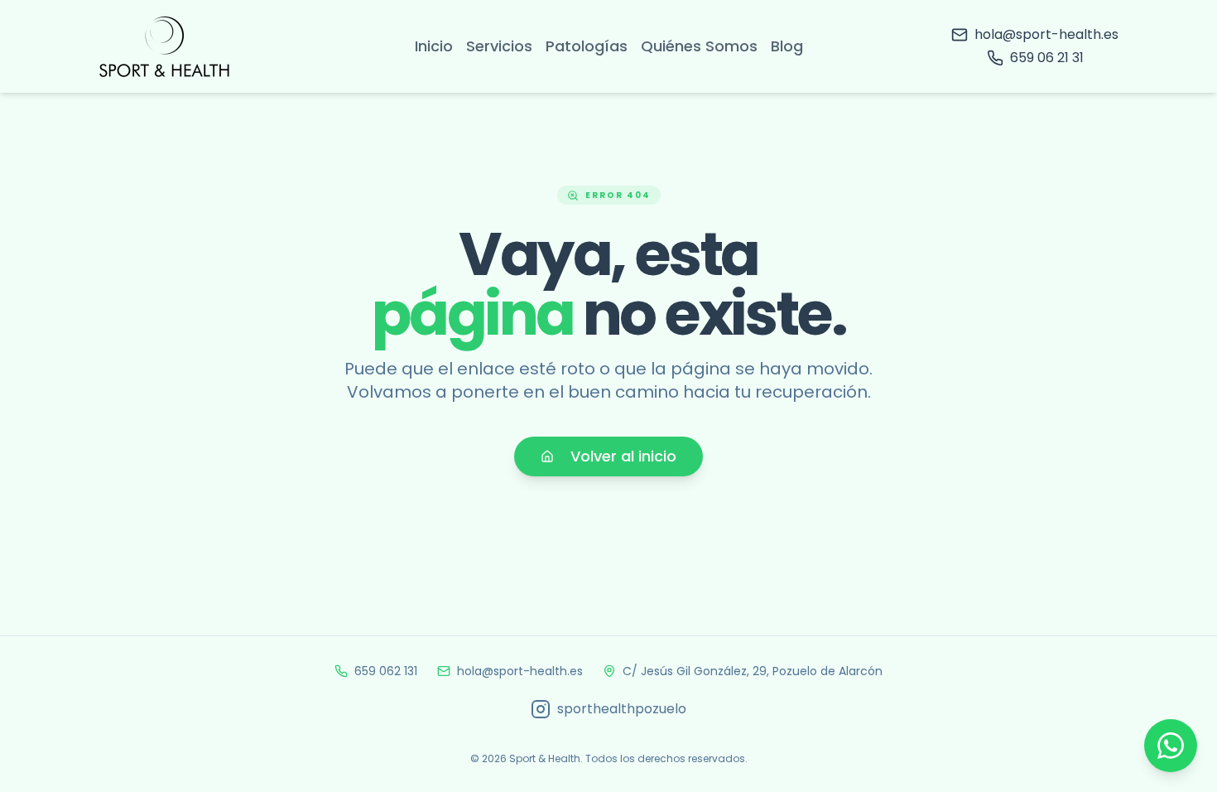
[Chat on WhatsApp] (1170, 745)
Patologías (587, 46)
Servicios (499, 46)
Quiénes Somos (699, 46)
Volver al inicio (623, 456)
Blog (787, 46)
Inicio (434, 46)
